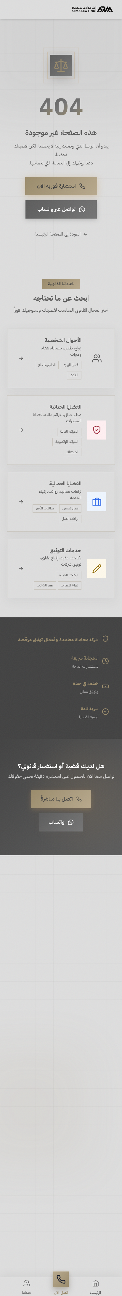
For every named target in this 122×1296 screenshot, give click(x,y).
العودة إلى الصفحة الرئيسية (57, 234)
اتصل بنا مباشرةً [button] (57, 799)
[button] (61, 1283)
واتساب (57, 822)
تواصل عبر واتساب (56, 209)
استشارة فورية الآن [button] (56, 186)
